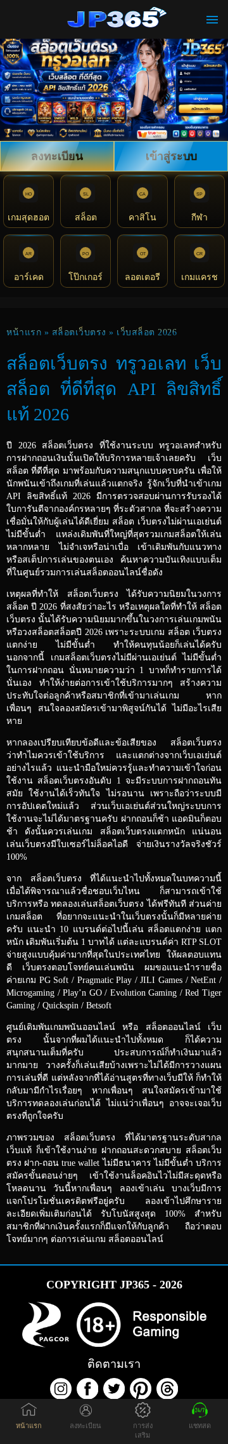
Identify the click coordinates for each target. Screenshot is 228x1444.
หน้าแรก (23, 332)
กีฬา (199, 217)
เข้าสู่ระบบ (171, 156)
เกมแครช (199, 277)
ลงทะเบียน (57, 156)
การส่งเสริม (143, 1431)
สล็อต (86, 217)
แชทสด (200, 1425)
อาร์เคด (29, 277)
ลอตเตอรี (142, 277)
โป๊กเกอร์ (85, 277)
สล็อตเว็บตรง (79, 332)
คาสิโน (142, 217)
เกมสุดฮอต (28, 217)
